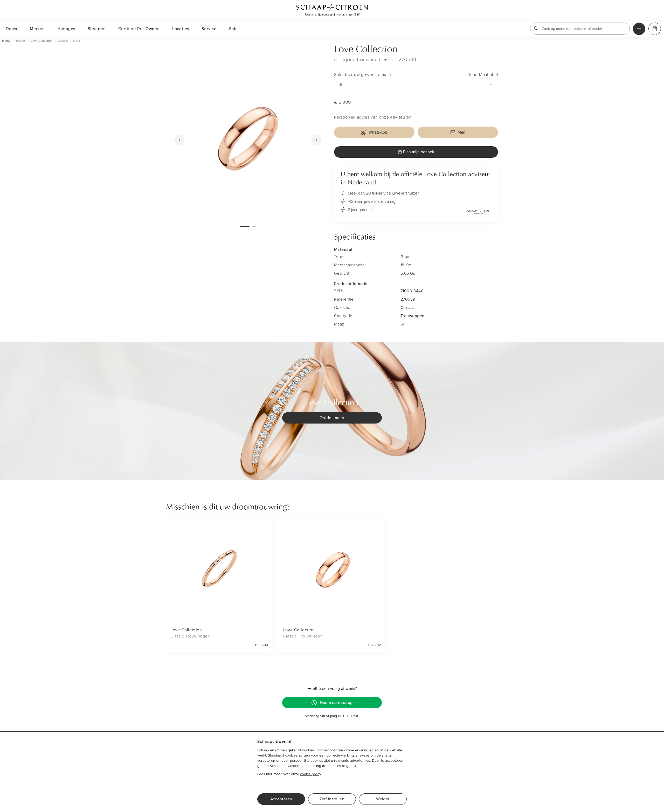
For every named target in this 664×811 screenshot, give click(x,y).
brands (21, 41)
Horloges (66, 28)
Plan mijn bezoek (418, 152)
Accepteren (281, 799)
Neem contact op (336, 702)
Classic (407, 307)
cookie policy (310, 774)
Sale (233, 28)
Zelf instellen (332, 799)
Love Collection (365, 49)
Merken (37, 28)
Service (209, 28)
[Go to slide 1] (245, 226)
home (6, 41)
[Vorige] (179, 140)
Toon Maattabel (483, 74)
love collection (42, 41)
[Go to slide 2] (254, 226)
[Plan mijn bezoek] (639, 29)
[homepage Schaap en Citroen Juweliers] (332, 10)
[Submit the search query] (536, 28)
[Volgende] (316, 140)
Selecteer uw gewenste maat (416, 74)
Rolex (11, 28)
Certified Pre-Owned (139, 28)
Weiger (382, 799)
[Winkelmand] (654, 29)
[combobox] (416, 84)
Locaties (180, 28)
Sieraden (97, 28)
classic (63, 41)
